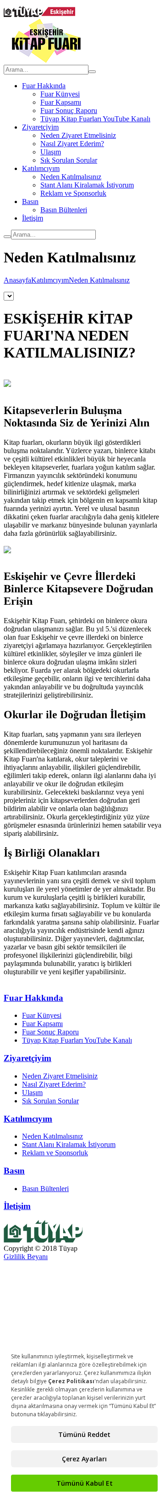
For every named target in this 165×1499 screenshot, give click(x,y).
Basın (30, 201)
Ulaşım (50, 152)
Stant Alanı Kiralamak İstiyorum (87, 185)
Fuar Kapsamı (60, 102)
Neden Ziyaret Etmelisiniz (78, 135)
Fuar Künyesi (60, 94)
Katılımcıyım (41, 168)
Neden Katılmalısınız (70, 177)
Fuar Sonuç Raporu (68, 110)
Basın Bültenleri (63, 210)
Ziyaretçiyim (40, 127)
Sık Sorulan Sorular (68, 160)
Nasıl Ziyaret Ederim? (72, 144)
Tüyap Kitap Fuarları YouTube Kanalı (95, 119)
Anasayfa (17, 280)
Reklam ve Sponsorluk (73, 193)
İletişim (32, 218)
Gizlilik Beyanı (26, 1257)
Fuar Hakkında (44, 86)
